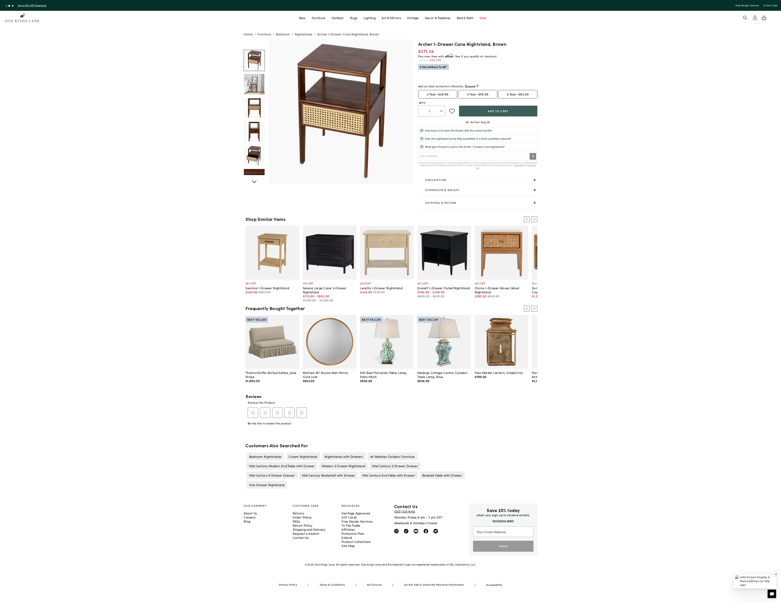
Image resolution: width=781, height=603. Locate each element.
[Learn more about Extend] (477, 85)
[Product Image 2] (254, 108)
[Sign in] (755, 17)
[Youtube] (417, 530)
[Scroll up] (254, 179)
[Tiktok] (407, 530)
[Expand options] (534, 180)
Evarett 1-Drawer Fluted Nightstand (443, 288)
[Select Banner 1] (9, 6)
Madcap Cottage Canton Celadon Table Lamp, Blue (442, 374)
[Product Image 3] (254, 131)
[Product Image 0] (254, 60)
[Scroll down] (254, 43)
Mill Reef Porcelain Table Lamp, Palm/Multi (383, 374)
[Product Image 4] (254, 155)
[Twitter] (436, 530)
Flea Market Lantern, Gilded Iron (499, 372)
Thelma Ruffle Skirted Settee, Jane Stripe (270, 374)
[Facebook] (427, 530)
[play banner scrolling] (13, 6)
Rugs (353, 17)
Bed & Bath (465, 17)
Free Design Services (747, 5)
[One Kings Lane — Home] (22, 17)
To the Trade (770, 5)
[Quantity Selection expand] (441, 111)
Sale (483, 17)
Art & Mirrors (391, 17)
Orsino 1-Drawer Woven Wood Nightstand (497, 290)
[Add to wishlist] (452, 111)
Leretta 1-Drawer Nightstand (381, 288)
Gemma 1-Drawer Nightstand (267, 288)
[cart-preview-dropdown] (764, 18)
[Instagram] (397, 530)
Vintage (413, 17)
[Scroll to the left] (527, 219)
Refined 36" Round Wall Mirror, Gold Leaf (326, 374)
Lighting (370, 17)
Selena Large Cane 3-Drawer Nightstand (325, 290)
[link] (477, 180)
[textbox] (431, 111)
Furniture (318, 17)
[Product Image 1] (254, 84)
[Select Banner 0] (7, 6)
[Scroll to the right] (534, 219)
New (302, 17)
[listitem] (265, 456)
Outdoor (338, 17)
